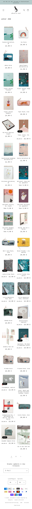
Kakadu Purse (8, 320)
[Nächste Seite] (21, 456)
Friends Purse (8, 368)
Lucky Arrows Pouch (8, 274)
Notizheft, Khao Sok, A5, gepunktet (23, 182)
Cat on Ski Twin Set (23, 446)
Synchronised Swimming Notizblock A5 (8, 159)
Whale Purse (8, 65)
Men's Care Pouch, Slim (8, 251)
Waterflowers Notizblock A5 (23, 66)
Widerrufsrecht (19, 499)
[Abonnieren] (27, 471)
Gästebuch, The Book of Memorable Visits (23, 345)
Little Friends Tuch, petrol (23, 275)
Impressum (17, 505)
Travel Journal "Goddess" (8, 112)
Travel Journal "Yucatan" (8, 89)
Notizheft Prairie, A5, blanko (8, 205)
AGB (21, 502)
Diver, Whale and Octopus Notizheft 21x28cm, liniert (23, 392)
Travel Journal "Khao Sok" (23, 89)
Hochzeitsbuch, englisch (23, 321)
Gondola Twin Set (8, 346)
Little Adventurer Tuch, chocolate (23, 298)
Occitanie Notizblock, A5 (8, 182)
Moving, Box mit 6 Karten (23, 228)
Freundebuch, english (8, 387)
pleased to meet (15, 497)
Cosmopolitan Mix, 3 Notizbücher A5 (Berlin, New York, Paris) (8, 417)
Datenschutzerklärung (11, 502)
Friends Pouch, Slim (23, 368)
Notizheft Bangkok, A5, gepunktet (8, 228)
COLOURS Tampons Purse (8, 441)
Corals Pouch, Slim (23, 415)
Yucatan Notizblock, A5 (8, 43)
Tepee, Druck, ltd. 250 (23, 135)
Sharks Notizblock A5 (23, 158)
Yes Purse (24, 42)
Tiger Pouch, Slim (23, 111)
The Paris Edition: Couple (8, 133)
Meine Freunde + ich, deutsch (23, 251)
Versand (26, 502)
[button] (3, 10)
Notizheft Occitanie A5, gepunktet (23, 205)
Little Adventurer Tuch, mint (8, 298)
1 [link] (11, 456)
